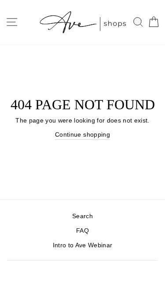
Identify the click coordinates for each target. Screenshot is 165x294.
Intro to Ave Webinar (83, 245)
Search (82, 216)
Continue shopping (82, 134)
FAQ (82, 230)
